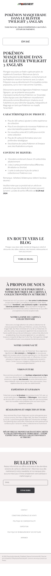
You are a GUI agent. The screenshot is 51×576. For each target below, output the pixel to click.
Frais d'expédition (27, 27)
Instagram (31, 353)
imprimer (24, 538)
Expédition (24, 526)
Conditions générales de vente (24, 515)
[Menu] (4, 4)
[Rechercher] (40, 4)
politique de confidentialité (24, 521)
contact (24, 510)
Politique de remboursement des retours (24, 532)
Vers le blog (25, 259)
